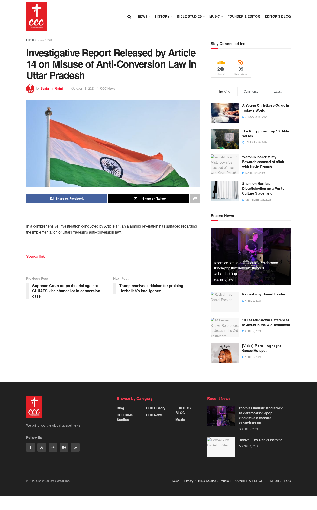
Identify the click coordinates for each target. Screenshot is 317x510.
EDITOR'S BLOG (183, 410)
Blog (120, 408)
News (142, 16)
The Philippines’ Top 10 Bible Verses (265, 133)
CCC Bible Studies (125, 417)
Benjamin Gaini (52, 88)
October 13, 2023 (83, 88)
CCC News (45, 40)
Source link (35, 256)
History (162, 16)
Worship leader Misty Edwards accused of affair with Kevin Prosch (263, 161)
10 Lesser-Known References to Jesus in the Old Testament (266, 322)
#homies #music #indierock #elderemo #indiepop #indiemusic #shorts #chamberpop (246, 268)
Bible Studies (189, 16)
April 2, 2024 (224, 280)
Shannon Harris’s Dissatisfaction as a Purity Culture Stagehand (263, 188)
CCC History (155, 408)
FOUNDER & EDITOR (243, 16)
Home (30, 40)
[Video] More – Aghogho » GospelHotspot (263, 348)
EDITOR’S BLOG (278, 16)
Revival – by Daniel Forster (263, 294)
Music (214, 16)
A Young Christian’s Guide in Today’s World (265, 108)
